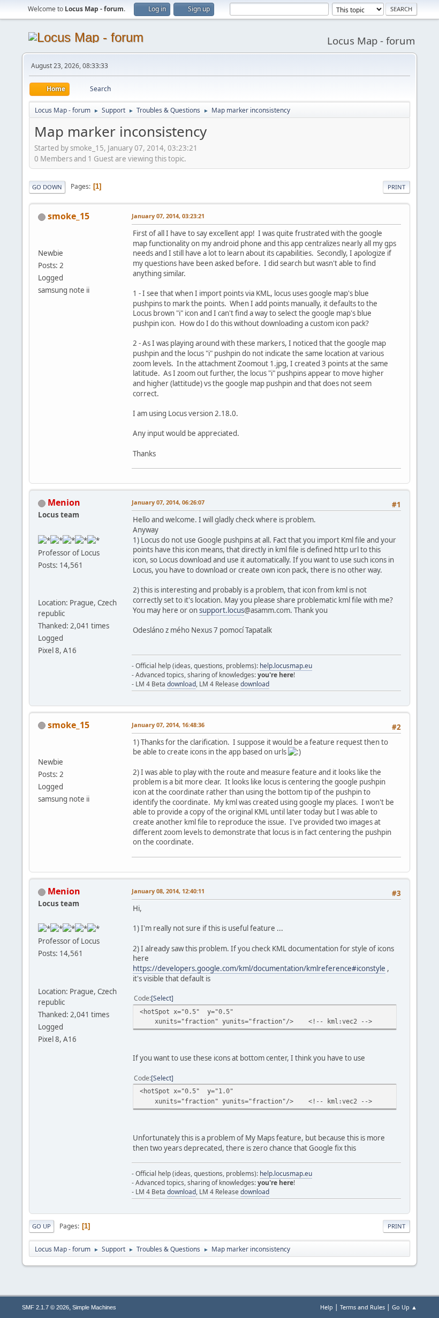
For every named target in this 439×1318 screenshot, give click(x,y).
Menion (64, 502)
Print (396, 187)
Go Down (47, 187)
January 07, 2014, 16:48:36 (168, 725)
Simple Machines (94, 1307)
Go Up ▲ (404, 1307)
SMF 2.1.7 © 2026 (45, 1307)
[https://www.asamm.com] (42, 590)
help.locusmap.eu (286, 665)
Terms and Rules (362, 1307)
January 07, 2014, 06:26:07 (168, 502)
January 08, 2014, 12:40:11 (168, 891)
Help (326, 1307)
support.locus (221, 610)
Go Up (41, 1226)
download (181, 683)
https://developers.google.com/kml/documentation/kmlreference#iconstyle (259, 968)
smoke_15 (68, 216)
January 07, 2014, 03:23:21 (168, 216)
